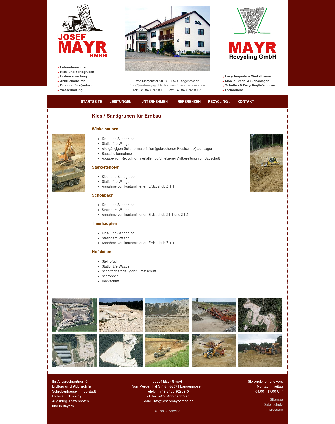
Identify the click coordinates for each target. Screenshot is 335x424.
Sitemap (276, 399)
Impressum (274, 409)
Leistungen (120, 101)
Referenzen (189, 101)
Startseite (91, 101)
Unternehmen (154, 101)
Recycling (218, 101)
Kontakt (246, 101)
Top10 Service (169, 410)
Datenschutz (273, 404)
